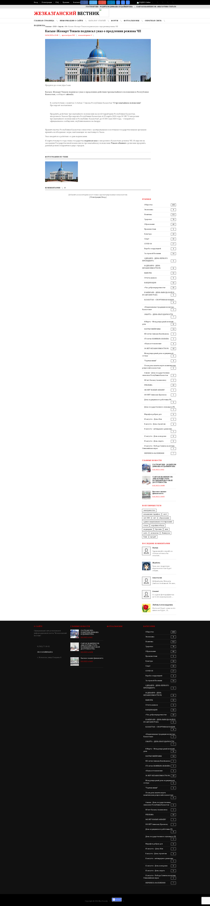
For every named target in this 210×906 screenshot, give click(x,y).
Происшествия (150, 229)
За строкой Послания (152, 253)
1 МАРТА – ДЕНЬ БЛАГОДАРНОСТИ (158, 314)
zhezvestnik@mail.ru (45, 652)
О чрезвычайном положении (126, 103)
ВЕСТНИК (66, 13)
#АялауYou (166, 533)
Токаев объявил (118, 143)
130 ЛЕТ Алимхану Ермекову (155, 395)
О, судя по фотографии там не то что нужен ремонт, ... (163, 594)
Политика (148, 214)
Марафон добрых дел (152, 414)
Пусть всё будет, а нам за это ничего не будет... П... (163, 607)
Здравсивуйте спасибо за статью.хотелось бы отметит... (162, 552)
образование (164, 518)
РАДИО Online (145, 2)
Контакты (77, 2)
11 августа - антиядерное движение (158, 429)
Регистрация (47, 2)
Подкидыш (147, 529)
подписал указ (91, 140)
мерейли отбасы (157, 525)
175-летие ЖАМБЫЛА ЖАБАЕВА (156, 339)
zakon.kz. (70, 94)
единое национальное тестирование (157, 522)
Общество (148, 205)
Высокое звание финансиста (159, 492)
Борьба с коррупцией (152, 249)
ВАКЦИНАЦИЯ (150, 283)
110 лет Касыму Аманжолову (155, 380)
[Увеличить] (61, 171)
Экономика (148, 210)
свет (165, 514)
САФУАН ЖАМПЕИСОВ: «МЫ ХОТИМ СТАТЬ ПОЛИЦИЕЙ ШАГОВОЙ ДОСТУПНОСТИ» (159, 7)
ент (154, 518)
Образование (149, 224)
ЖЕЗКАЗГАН (154, 533)
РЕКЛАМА (148, 385)
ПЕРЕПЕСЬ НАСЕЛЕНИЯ (154, 453)
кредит (153, 537)
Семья (145, 525)
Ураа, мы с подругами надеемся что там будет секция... (161, 567)
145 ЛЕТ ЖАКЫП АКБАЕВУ (154, 390)
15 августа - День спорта (153, 441)
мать (145, 533)
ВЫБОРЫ (148, 273)
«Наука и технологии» (153, 344)
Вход (36, 2)
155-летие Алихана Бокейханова (156, 334)
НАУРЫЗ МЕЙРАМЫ (152, 329)
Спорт (146, 239)
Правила (66, 2)
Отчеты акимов (150, 278)
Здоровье (148, 219)
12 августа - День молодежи (155, 436)
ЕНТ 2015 (146, 518)
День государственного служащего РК (159, 407)
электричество (149, 510)
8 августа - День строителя (154, 424)
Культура (148, 234)
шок (166, 529)
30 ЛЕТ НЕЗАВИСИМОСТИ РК (156, 348)
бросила (158, 529)
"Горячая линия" (150, 361)
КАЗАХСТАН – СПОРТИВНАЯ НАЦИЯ (159, 300)
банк (145, 537)
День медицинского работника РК (157, 400)
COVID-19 (148, 244)
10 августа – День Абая (153, 419)
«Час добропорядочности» (155, 288)
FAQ (57, 2)
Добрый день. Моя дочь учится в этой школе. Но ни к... (164, 580)
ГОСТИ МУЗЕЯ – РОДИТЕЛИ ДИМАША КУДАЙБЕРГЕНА (95, 7)
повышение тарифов (151, 514)
